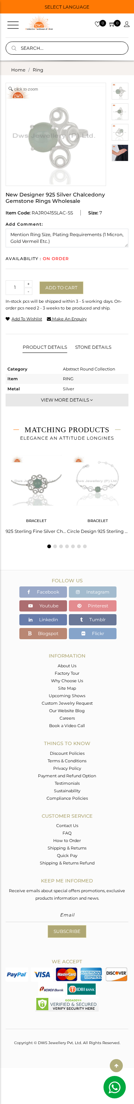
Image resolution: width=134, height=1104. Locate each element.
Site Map (67, 688)
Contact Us (67, 825)
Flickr (97, 633)
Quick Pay (67, 855)
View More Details (65, 400)
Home (18, 70)
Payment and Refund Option (67, 775)
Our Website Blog (67, 710)
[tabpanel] (36, 492)
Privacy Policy (67, 768)
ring (38, 70)
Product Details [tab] (45, 347)
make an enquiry (69, 318)
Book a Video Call (67, 725)
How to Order (67, 840)
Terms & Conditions (67, 760)
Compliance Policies (67, 798)
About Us (67, 665)
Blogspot (47, 633)
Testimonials (67, 783)
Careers (67, 718)
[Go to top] (116, 1065)
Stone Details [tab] (93, 347)
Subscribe (67, 931)
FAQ (67, 833)
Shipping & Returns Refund (67, 863)
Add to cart (61, 287)
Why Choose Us (67, 680)
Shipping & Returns (67, 848)
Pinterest (97, 606)
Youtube (48, 606)
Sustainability (67, 790)
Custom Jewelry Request (67, 703)
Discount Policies (67, 753)
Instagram (97, 592)
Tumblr (97, 619)
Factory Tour (67, 673)
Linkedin (48, 619)
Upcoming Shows (67, 695)
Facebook (47, 592)
